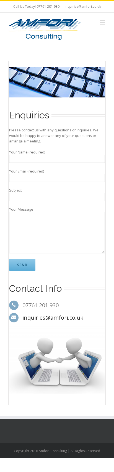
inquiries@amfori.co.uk (83, 6)
